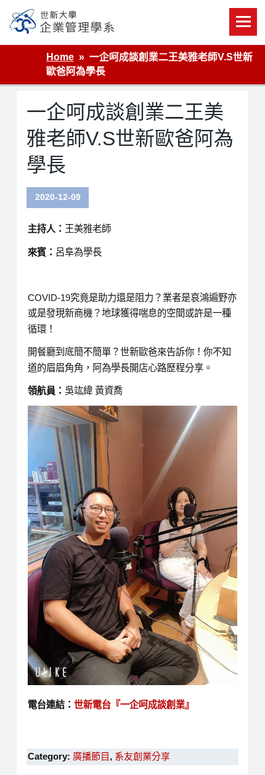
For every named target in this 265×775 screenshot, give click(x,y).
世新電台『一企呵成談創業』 (134, 704)
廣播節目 (91, 756)
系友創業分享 (142, 756)
